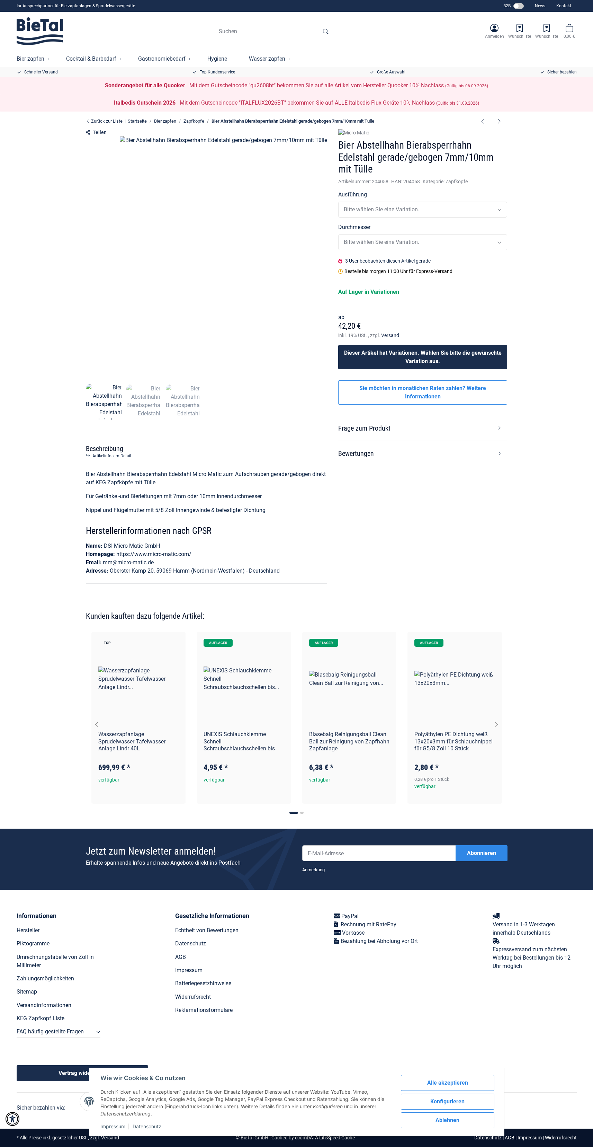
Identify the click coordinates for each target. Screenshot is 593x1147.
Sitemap (27, 991)
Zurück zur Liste (106, 121)
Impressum (112, 1126)
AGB (180, 957)
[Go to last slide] (96, 725)
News (540, 5)
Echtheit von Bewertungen (207, 930)
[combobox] (422, 210)
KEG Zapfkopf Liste (40, 1018)
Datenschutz (147, 1126)
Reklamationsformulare (204, 1010)
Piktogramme (33, 943)
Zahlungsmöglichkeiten (45, 978)
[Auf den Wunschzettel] (173, 643)
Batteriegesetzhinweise (203, 983)
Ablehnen (447, 1120)
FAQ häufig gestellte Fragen (50, 1031)
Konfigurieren (447, 1101)
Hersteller (28, 930)
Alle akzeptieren (447, 1082)
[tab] (293, 813)
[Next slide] (496, 725)
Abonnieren (481, 853)
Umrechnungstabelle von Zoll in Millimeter (55, 961)
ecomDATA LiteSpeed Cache (325, 1137)
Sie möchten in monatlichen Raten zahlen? (422, 392)
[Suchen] (325, 31)
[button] (494, 31)
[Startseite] (40, 31)
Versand (390, 335)
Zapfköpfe (457, 181)
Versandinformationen (44, 1005)
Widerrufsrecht (193, 997)
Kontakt (563, 5)
